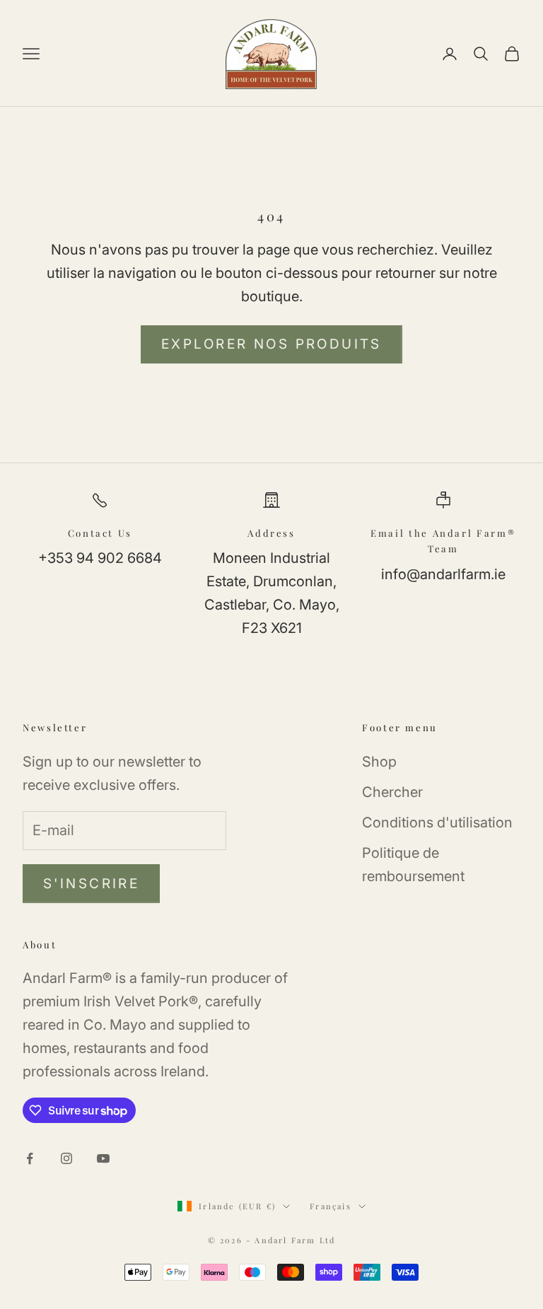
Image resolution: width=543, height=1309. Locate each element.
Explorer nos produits (271, 344)
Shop (379, 761)
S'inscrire (91, 883)
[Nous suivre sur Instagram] (66, 1158)
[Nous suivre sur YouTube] (103, 1158)
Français (330, 1206)
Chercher (392, 792)
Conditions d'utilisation (437, 822)
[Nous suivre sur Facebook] (30, 1158)
